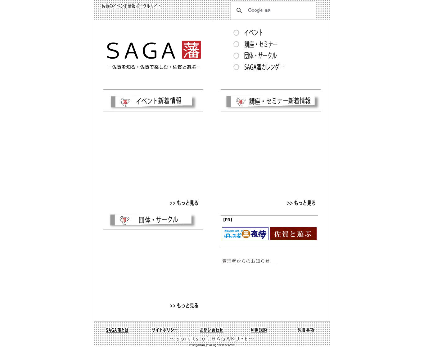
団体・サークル (270, 55)
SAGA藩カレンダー (270, 67)
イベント (270, 32)
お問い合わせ (212, 330)
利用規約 (259, 330)
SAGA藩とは (117, 330)
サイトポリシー (164, 330)
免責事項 (306, 330)
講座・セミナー (270, 44)
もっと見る (183, 203)
